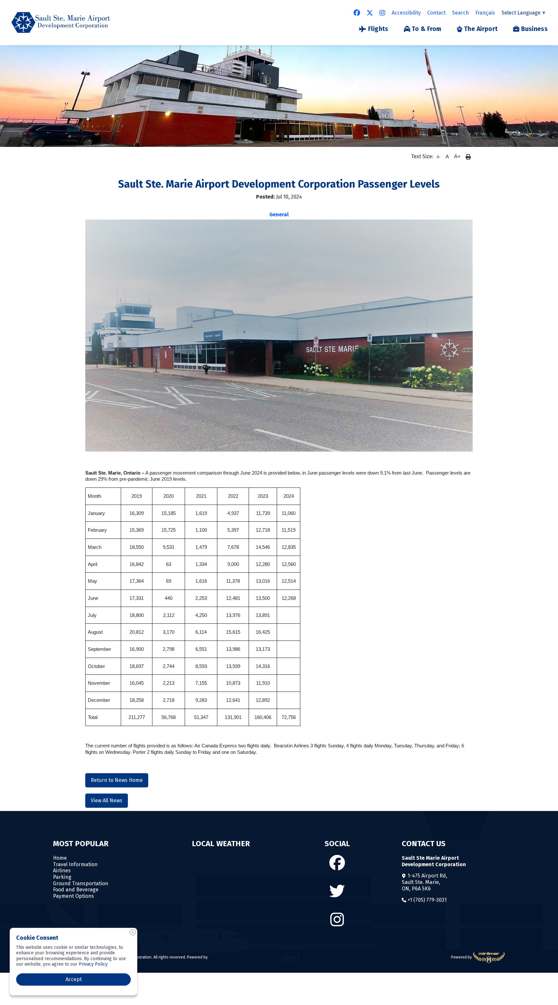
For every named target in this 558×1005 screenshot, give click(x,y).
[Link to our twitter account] (369, 12)
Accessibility (406, 13)
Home (60, 858)
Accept (74, 979)
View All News (106, 800)
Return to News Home (117, 780)
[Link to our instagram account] (382, 12)
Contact (436, 13)
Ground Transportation (80, 883)
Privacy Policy (93, 964)
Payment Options (73, 896)
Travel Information (75, 864)
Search (460, 13)
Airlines (62, 870)
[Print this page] (468, 156)
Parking (62, 877)
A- (438, 157)
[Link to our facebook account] (356, 12)
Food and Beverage (75, 890)
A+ (457, 156)
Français (485, 13)
